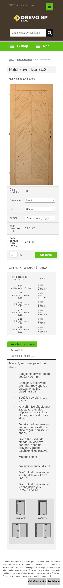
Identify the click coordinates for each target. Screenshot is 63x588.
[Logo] (31, 19)
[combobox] (40, 200)
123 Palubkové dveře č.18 (20, 295)
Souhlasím (53, 581)
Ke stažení (16, 350)
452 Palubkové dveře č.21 (20, 329)
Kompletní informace (22, 344)
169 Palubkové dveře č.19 (20, 304)
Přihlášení (13, 5)
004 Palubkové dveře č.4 (20, 287)
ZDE (34, 391)
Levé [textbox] (29, 200)
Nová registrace (27, 5)
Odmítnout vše (37, 581)
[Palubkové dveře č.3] (31, 84)
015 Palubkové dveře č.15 (20, 312)
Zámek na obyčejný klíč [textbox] (39, 218)
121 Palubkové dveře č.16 (20, 321)
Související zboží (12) (22, 356)
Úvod (11, 59)
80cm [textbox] (29, 209)
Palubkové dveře (24, 59)
